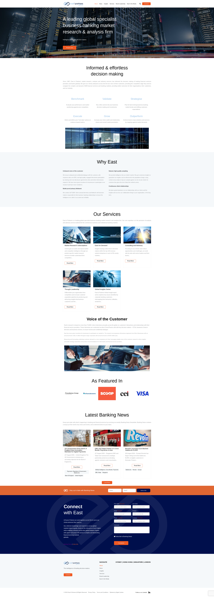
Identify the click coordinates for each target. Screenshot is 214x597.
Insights (106, 3)
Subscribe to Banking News (123, 536)
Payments (69, 471)
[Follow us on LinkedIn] (149, 592)
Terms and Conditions (102, 592)
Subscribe (75, 544)
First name (119, 503)
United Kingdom (79, 475)
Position (134, 511)
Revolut (135, 469)
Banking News (68, 544)
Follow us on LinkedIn (141, 592)
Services (112, 3)
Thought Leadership (72, 289)
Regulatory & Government (79, 471)
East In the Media (131, 3)
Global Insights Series (103, 289)
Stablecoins (77, 472)
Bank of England (69, 475)
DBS (96, 472)
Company (137, 518)
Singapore (105, 472)
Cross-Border (109, 469)
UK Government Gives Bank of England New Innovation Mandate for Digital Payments (76, 450)
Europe (139, 469)
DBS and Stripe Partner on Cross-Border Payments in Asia (107, 449)
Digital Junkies (119, 592)
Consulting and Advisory (134, 245)
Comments (116, 525)
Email (118, 511)
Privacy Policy (91, 592)
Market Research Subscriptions (76, 245)
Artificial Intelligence (100, 469)
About (96, 3)
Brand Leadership (120, 3)
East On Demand (101, 245)
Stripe (99, 472)
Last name (135, 503)
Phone (118, 518)
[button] (140, 3)
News (100, 3)
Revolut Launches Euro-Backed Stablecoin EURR (136, 449)
